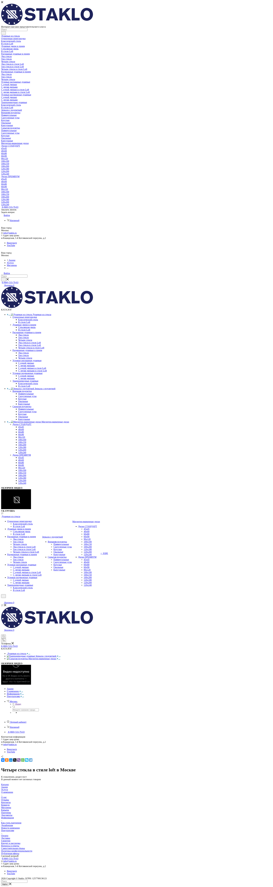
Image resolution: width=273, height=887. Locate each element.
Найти (4, 884)
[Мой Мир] (11, 760)
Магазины (6, 807)
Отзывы (5, 800)
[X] (14, 760)
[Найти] (3, 33)
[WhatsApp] (22, 760)
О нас (4, 797)
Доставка (5, 838)
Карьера (5, 810)
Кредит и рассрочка (10, 843)
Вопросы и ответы (10, 846)
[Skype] (26, 760)
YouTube (11, 245)
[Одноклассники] (7, 760)
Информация (7, 817)
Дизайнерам (7, 825)
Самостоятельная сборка (13, 848)
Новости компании (10, 828)
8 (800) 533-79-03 (10, 207)
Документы (6, 815)
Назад (18, 704)
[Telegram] (30, 760)
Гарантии (5, 840)
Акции (4, 787)
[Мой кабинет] (2, 600)
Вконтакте (12, 243)
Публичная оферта (10, 853)
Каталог (5, 784)
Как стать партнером (11, 823)
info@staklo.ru (10, 233)
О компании (7, 792)
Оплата (4, 835)
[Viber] (18, 760)
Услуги (4, 789)
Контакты (6, 802)
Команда (5, 805)
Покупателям (7, 830)
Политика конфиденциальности (16, 851)
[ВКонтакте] (3, 760)
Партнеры (6, 812)
